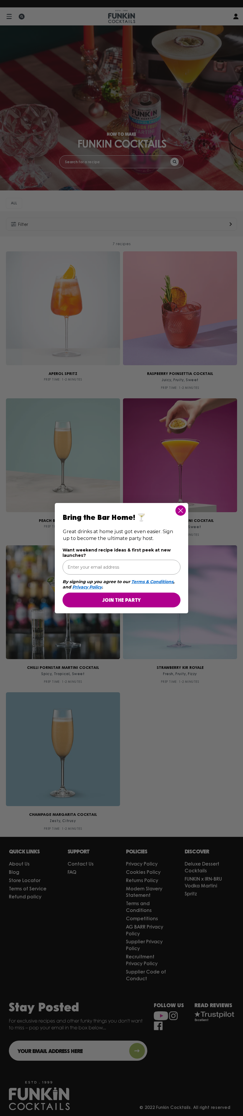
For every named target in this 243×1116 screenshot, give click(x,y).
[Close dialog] (180, 510)
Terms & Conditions (152, 581)
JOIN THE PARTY (121, 599)
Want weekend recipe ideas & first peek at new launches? (117, 552)
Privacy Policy (87, 587)
